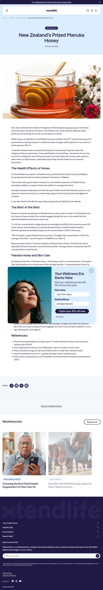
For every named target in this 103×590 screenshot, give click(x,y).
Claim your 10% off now (72, 311)
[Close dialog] (91, 271)
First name (60, 290)
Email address (62, 299)
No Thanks (59, 317)
